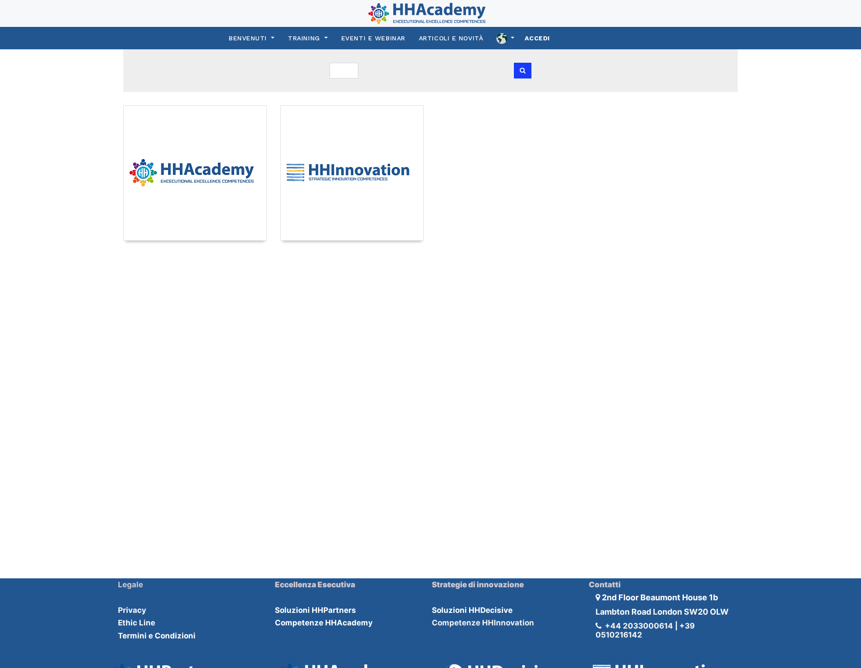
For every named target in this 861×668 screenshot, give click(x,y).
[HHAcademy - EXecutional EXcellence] (195, 173)
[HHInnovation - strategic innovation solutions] (352, 173)
